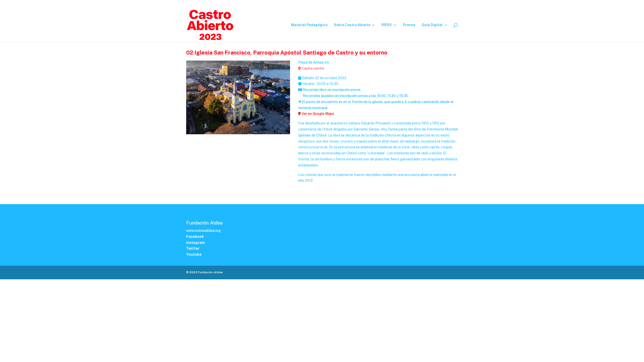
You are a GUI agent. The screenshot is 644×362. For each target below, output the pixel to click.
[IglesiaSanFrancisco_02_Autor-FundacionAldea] (238, 134)
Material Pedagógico (309, 25)
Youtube (453, 4)
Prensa (409, 25)
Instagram (437, 4)
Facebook (420, 4)
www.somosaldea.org (203, 231)
